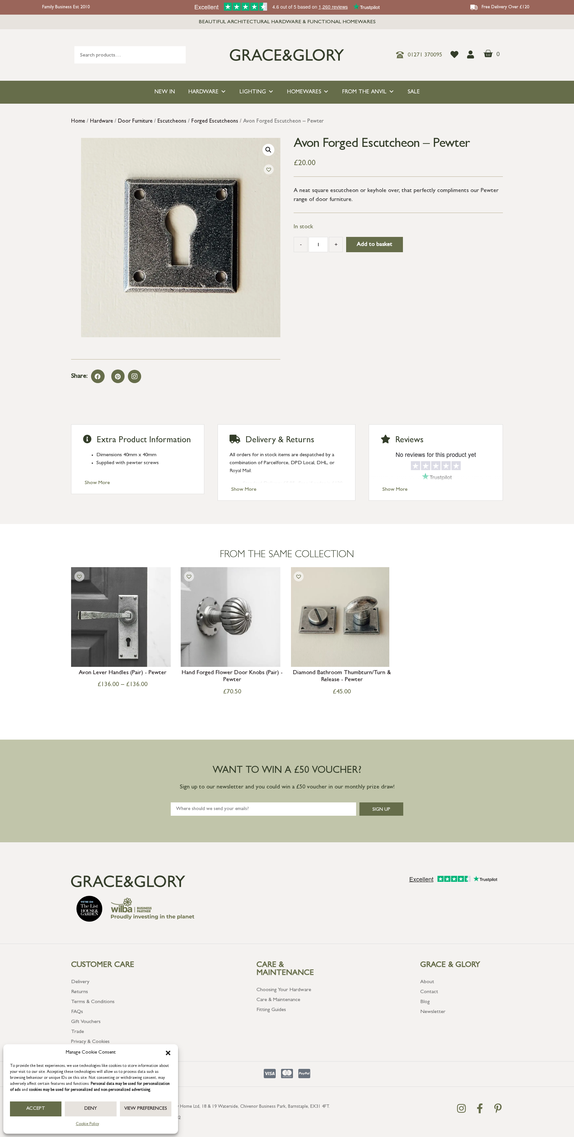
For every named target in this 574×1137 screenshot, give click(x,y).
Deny (90, 1108)
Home (78, 121)
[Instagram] (134, 376)
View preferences (145, 1108)
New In (164, 92)
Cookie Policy (87, 1124)
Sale (414, 92)
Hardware (203, 92)
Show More (97, 483)
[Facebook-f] (480, 1108)
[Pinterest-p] (498, 1108)
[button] (168, 1053)
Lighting (252, 92)
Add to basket (374, 245)
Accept (35, 1108)
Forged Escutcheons (214, 121)
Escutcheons (171, 121)
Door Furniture (135, 121)
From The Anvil (364, 92)
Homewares (304, 92)
